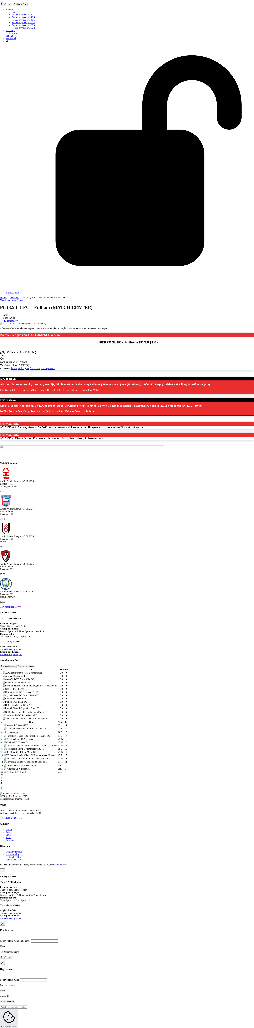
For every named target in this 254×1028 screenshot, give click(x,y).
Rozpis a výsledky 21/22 (23, 28)
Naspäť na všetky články (11, 300)
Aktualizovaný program (11, 649)
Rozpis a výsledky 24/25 (23, 20)
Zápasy (9, 832)
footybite (35, 368)
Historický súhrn (13, 857)
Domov (3, 297)
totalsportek (48, 368)
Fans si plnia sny (13, 859)
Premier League (8, 666)
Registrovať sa (20, 4)
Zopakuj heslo (6, 996)
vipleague (23, 368)
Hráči (8, 837)
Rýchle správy (12, 854)
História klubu (12, 33)
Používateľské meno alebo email (15, 941)
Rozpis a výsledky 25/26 (23, 17)
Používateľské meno (9, 980)
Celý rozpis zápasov (9, 607)
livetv (14, 368)
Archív (9, 829)
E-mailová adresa (8, 985)
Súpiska (15, 12)
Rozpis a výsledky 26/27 (23, 14)
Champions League (25, 666)
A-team (9, 9)
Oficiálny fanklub (14, 851)
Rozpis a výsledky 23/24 (23, 22)
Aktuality (10, 30)
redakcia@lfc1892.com (11, 818)
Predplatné (11, 38)
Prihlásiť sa (6, 4)
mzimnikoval (60, 864)
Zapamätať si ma (11, 952)
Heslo (2, 946)
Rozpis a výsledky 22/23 (23, 25)
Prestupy (10, 840)
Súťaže (9, 835)
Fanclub (9, 36)
